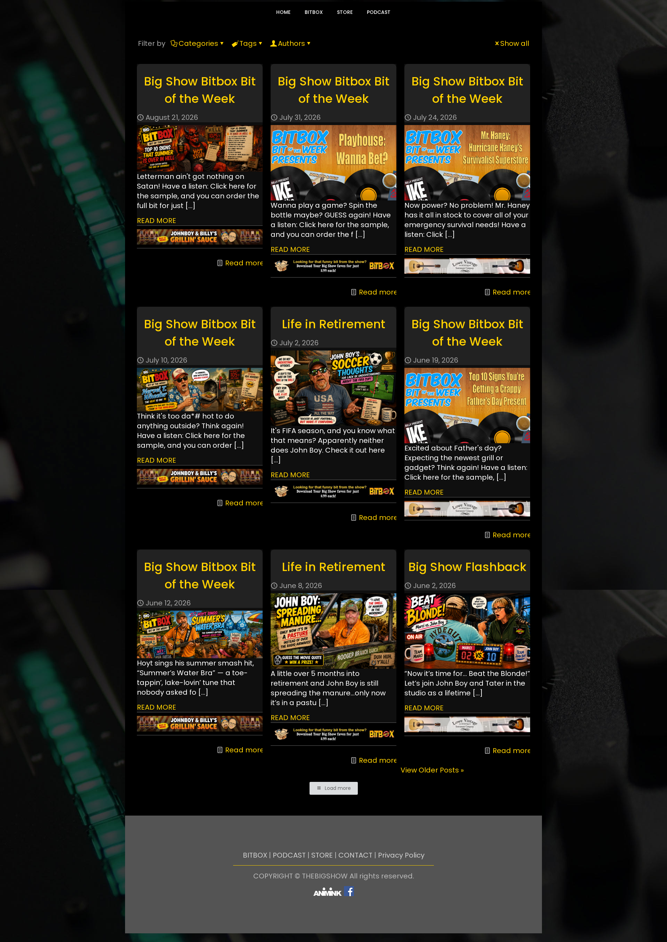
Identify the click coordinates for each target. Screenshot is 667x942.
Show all (514, 43)
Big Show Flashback (467, 567)
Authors (291, 43)
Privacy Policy (401, 855)
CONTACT (355, 855)
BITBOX (255, 855)
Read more (244, 263)
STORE (322, 855)
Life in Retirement (333, 324)
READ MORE (156, 220)
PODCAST (289, 855)
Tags (248, 43)
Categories (198, 43)
